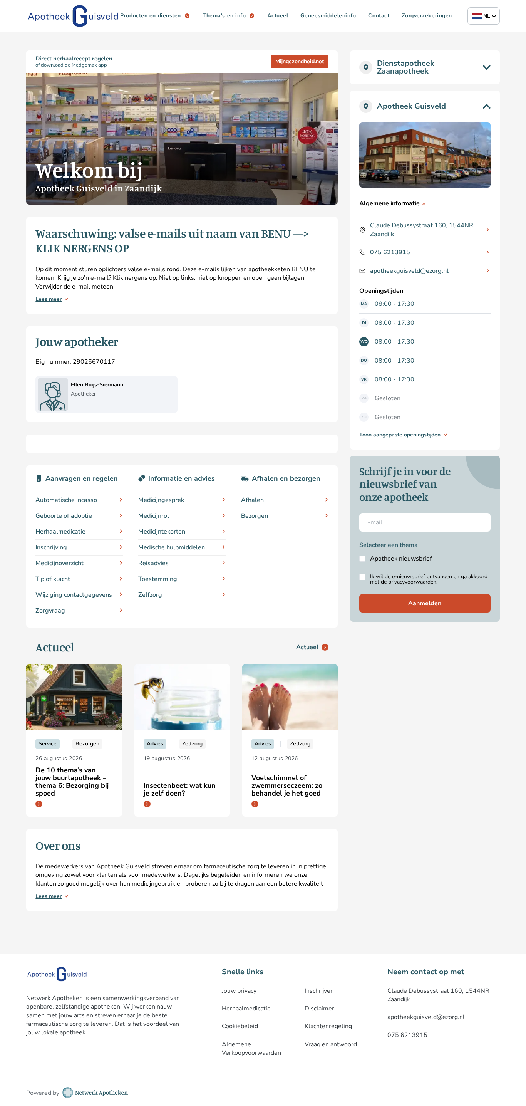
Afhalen (252, 500)
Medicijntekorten (161, 531)
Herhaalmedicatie (60, 531)
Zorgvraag (50, 610)
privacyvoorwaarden (412, 582)
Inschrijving (51, 547)
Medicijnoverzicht (59, 563)
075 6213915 (390, 252)
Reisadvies (153, 563)
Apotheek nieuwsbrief (401, 559)
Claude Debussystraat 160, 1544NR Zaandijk (421, 229)
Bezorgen (254, 516)
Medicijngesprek (161, 500)
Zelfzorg (150, 595)
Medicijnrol (153, 516)
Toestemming (157, 579)
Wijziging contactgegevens (73, 595)
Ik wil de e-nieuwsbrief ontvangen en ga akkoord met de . (428, 579)
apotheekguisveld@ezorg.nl (409, 271)
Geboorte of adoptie (63, 516)
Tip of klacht (52, 579)
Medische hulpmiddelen (171, 547)
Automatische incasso (66, 500)
